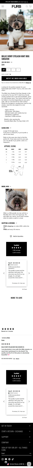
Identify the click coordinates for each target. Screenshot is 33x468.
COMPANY (5, 443)
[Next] (30, 32)
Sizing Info (5, 128)
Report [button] (17, 358)
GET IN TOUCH (7, 426)
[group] (16, 329)
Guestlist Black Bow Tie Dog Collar (14, 121)
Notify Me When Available (16, 78)
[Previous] (3, 32)
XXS (4, 70)
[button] (16, 62)
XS (8, 70)
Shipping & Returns (8, 223)
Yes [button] (14, 358)
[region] (16, 273)
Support (5, 437)
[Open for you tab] (6, 462)
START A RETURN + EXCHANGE (12, 431)
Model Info (5, 186)
